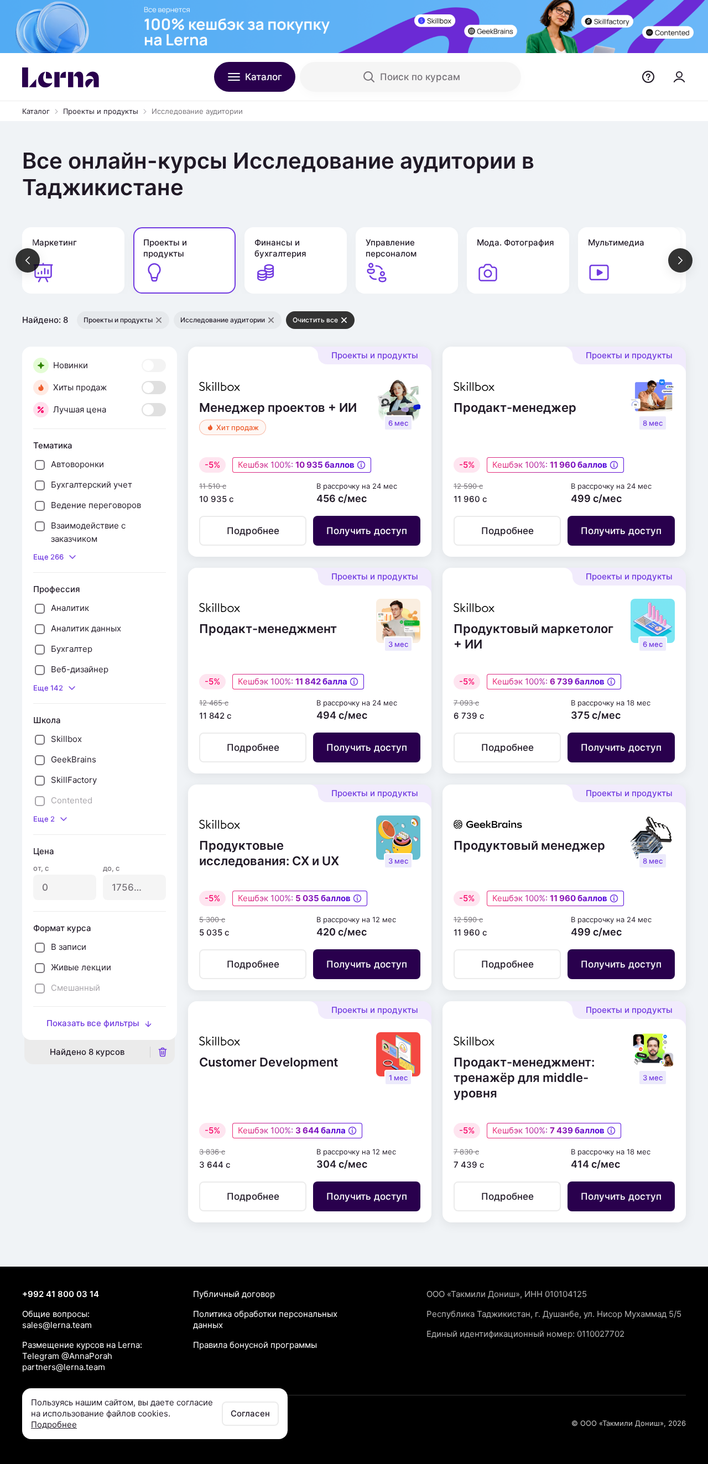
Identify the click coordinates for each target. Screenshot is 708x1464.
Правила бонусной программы (255, 1345)
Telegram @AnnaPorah (67, 1356)
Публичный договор (234, 1294)
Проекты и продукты (100, 111)
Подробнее (54, 1424)
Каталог (36, 111)
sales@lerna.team (57, 1325)
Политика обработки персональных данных (265, 1319)
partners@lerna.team (63, 1367)
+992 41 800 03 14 (60, 1294)
